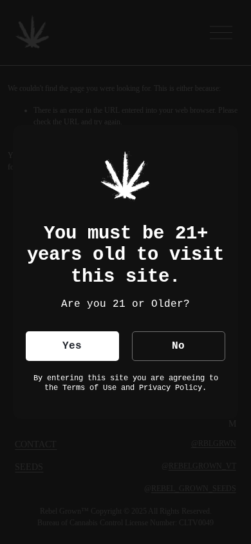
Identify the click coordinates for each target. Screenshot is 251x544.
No (178, 346)
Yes (72, 346)
